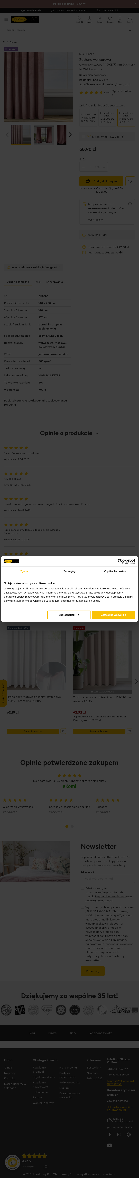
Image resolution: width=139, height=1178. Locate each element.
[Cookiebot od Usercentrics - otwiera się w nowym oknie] (120, 561)
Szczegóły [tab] (69, 571)
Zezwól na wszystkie (113, 614)
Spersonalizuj (67, 614)
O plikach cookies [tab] (115, 571)
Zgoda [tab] (24, 571)
